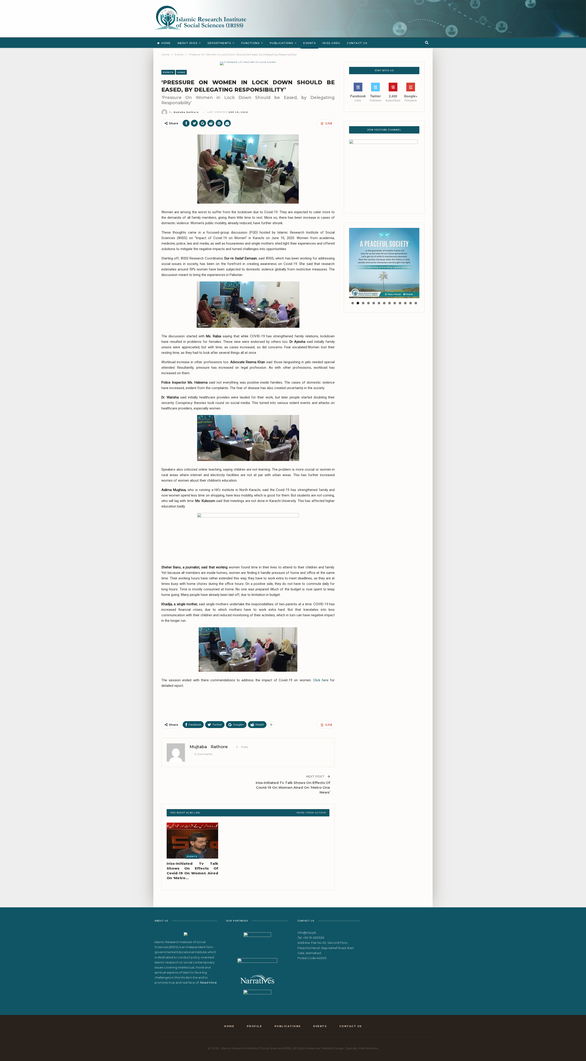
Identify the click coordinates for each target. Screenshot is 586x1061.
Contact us (357, 43)
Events (309, 43)
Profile (254, 1026)
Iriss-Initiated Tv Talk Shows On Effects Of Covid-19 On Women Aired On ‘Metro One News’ (293, 787)
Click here (320, 680)
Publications (281, 43)
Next (427, 262)
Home (166, 43)
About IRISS (187, 43)
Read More (208, 982)
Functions (250, 43)
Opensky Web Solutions (361, 1048)
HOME (181, 72)
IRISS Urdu (331, 43)
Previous (341, 262)
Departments (219, 43)
